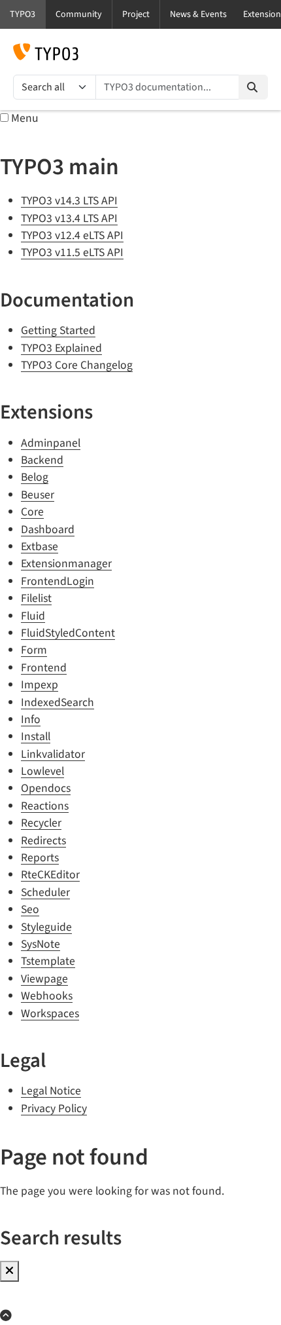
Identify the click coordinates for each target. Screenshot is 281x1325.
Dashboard (47, 529)
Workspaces (50, 1013)
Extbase (39, 546)
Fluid (33, 616)
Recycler (41, 823)
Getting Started (58, 330)
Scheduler (45, 892)
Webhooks (47, 996)
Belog (34, 477)
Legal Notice (51, 1091)
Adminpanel (50, 443)
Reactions (45, 806)
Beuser (37, 495)
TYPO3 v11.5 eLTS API (72, 252)
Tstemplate (48, 961)
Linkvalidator (53, 754)
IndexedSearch (57, 702)
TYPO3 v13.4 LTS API (69, 218)
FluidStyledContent (68, 633)
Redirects (43, 840)
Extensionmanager (66, 563)
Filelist (36, 598)
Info (31, 719)
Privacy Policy (54, 1108)
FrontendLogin (57, 581)
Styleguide (46, 927)
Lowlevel (42, 771)
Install (35, 736)
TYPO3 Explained (61, 348)
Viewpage (44, 979)
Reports (40, 857)
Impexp (39, 685)
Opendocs (46, 788)
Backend (42, 460)
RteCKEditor (50, 875)
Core (32, 512)
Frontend (44, 668)
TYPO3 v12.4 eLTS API (72, 235)
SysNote (40, 944)
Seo (30, 909)
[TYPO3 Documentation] (45, 52)
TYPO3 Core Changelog (77, 365)
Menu (25, 118)
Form (34, 650)
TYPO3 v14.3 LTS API (69, 201)
